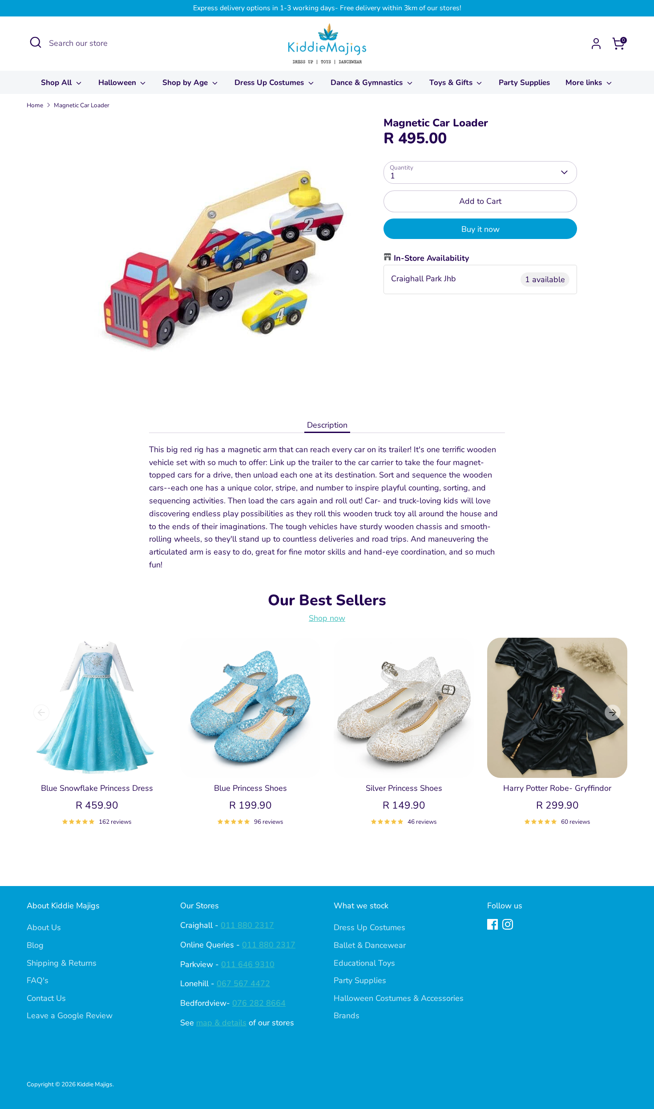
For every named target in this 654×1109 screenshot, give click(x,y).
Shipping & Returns (62, 963)
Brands (346, 1015)
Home (35, 105)
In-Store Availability (431, 258)
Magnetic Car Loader (81, 105)
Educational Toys (364, 963)
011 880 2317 (247, 925)
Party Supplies (524, 82)
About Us (44, 927)
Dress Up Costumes (270, 82)
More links (584, 82)
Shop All (57, 82)
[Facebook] (492, 924)
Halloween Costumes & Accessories (399, 998)
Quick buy (97, 762)
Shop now (327, 618)
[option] (90, 742)
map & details (221, 1022)
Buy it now (480, 229)
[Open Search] (35, 42)
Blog (35, 945)
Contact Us (46, 998)
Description (327, 425)
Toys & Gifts (452, 82)
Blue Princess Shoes (250, 788)
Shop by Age (186, 82)
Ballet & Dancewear (370, 945)
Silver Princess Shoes (404, 788)
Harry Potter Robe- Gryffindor (557, 788)
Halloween (118, 82)
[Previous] (41, 712)
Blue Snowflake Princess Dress (97, 788)
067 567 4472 (243, 983)
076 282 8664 (259, 1003)
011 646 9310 (248, 964)
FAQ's (37, 980)
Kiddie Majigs (95, 1084)
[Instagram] (507, 924)
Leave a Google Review (70, 1015)
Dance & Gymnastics (368, 82)
